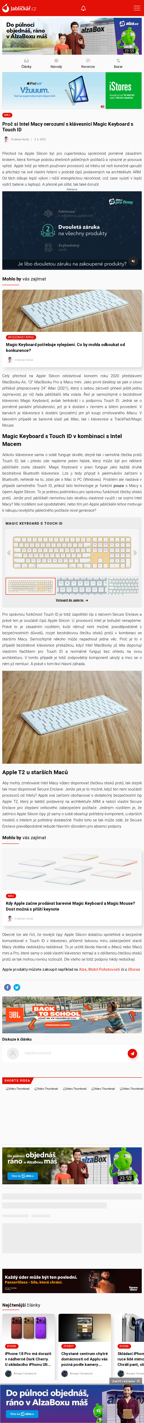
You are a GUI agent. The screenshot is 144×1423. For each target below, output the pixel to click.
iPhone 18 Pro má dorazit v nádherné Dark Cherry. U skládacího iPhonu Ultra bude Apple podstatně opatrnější (28, 1359)
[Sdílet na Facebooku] (6, 987)
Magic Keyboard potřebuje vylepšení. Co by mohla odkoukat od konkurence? (65, 347)
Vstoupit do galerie (70, 600)
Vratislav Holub (19, 139)
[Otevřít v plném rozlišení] (72, 718)
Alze (83, 969)
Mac (7, 115)
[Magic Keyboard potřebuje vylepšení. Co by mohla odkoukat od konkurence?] (72, 311)
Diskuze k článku (17, 1039)
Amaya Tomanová (24, 1373)
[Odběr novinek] (83, 9)
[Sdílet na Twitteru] (16, 987)
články (21, 1305)
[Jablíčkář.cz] (19, 8)
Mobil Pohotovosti (104, 969)
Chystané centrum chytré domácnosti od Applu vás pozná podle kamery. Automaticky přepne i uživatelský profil (84, 1359)
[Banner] (72, 1404)
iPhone (11, 1346)
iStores (134, 969)
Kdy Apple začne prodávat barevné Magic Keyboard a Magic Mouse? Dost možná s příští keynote (70, 906)
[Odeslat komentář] (132, 1053)
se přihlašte (83, 1061)
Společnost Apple (21, 337)
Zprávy (68, 1346)
